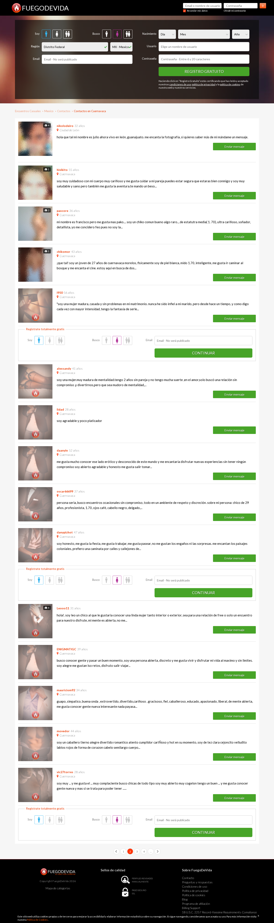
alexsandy (64, 368)
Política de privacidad (195, 891)
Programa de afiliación (196, 903)
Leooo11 (63, 608)
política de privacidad (203, 84)
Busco (96, 33)
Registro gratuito (204, 71)
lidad (60, 409)
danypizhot (65, 532)
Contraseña (149, 58)
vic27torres (65, 772)
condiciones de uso (180, 84)
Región (35, 46)
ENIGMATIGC (66, 649)
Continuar (203, 353)
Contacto (188, 878)
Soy (37, 33)
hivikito (62, 170)
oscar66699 (65, 491)
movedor (63, 731)
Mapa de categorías (58, 888)
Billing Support (191, 908)
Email (36, 58)
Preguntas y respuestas (197, 882)
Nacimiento (149, 33)
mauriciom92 (66, 690)
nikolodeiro (65, 126)
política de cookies (230, 84)
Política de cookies (193, 895)
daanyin (62, 450)
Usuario (151, 46)
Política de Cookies (37, 919)
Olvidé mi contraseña (235, 10)
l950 (60, 292)
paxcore (62, 210)
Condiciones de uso (194, 886)
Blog (185, 899)
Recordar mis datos (197, 10)
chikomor (63, 251)
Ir (263, 6)
